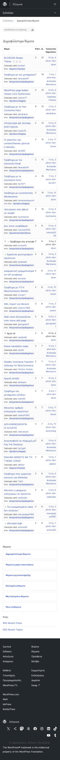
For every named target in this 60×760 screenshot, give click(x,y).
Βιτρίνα (35, 646)
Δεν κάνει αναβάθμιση (16, 226)
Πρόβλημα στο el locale (22, 241)
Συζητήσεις (8, 12)
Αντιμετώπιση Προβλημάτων (21, 82)
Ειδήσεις (7, 651)
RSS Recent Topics (13, 629)
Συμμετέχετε (38, 670)
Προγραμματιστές (12, 680)
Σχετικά (7, 646)
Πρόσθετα (36, 656)
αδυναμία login (14, 523)
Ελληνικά (14, 721)
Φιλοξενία (8, 656)
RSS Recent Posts (12, 623)
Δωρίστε (35, 680)
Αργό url (11, 333)
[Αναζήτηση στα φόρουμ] (32, 29)
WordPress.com (11, 694)
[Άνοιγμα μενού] (55, 4)
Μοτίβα (35, 661)
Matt (5, 699)
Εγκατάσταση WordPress (19, 233)
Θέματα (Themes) (17, 69)
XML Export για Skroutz (16, 304)
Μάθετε (7, 670)
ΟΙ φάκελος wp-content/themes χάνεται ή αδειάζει (16, 143)
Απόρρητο (8, 661)
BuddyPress (9, 709)
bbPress (7, 704)
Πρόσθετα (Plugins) (17, 101)
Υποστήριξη (9, 675)
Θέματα (35, 651)
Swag (35, 685)
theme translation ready (16, 346)
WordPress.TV (10, 685)
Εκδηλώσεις (37, 675)
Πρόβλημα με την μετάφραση (19, 74)
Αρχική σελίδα (11, 378)
